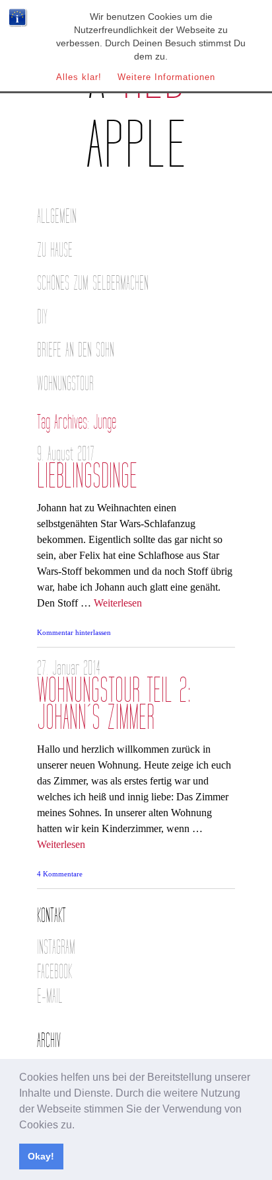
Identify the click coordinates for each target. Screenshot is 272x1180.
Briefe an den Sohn (75, 350)
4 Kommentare (60, 874)
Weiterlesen (118, 603)
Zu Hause (55, 250)
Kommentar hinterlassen (74, 632)
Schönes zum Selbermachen (93, 283)
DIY (42, 317)
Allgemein (57, 216)
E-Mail (50, 996)
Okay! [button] (41, 1156)
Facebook (54, 972)
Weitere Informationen (166, 77)
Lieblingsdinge (87, 476)
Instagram (56, 947)
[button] (79, 1126)
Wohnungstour (65, 384)
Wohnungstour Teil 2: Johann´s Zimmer (114, 704)
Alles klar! (79, 77)
